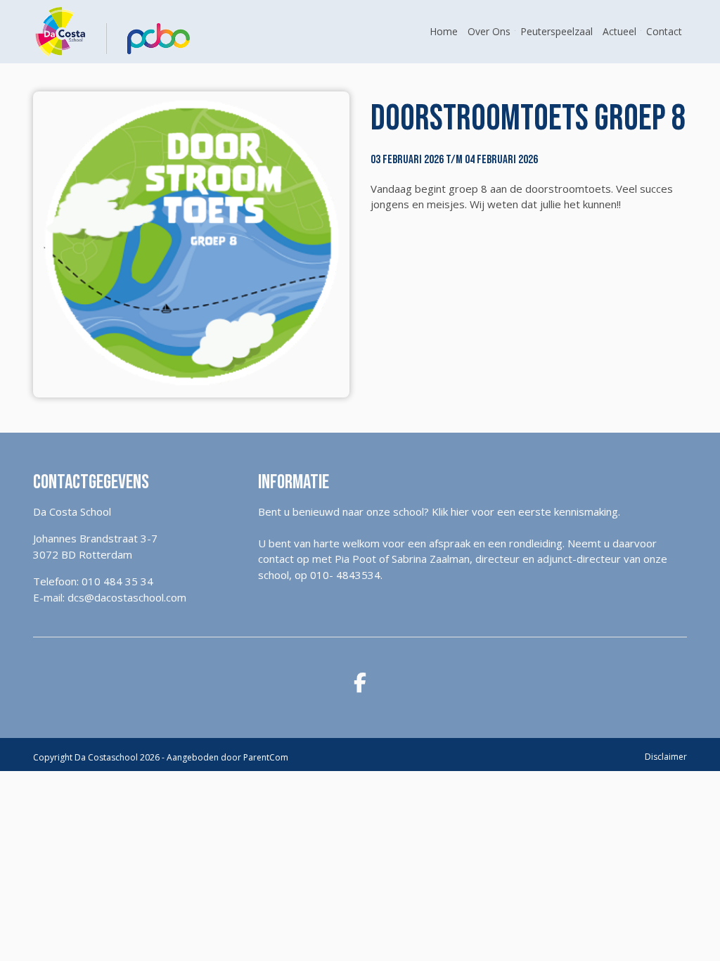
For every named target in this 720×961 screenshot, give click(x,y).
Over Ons (489, 31)
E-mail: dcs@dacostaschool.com (109, 597)
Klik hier (450, 511)
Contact (664, 31)
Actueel (619, 31)
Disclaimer (666, 757)
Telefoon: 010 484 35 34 (93, 581)
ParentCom (265, 757)
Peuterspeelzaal (556, 31)
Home (444, 31)
